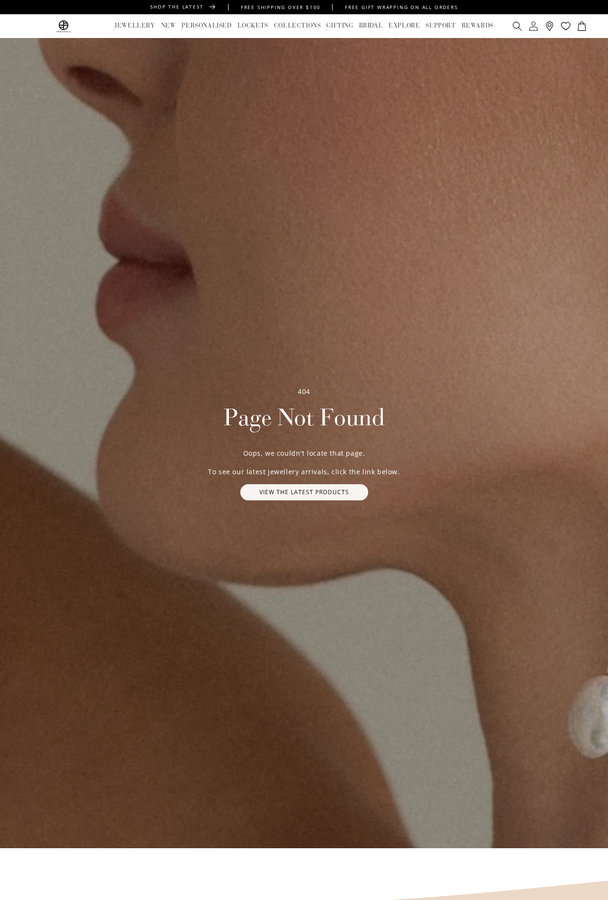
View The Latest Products (304, 492)
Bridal (371, 26)
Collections (297, 26)
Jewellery (134, 26)
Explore (404, 26)
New (168, 26)
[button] (135, 26)
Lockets (253, 26)
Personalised (206, 26)
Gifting (339, 26)
